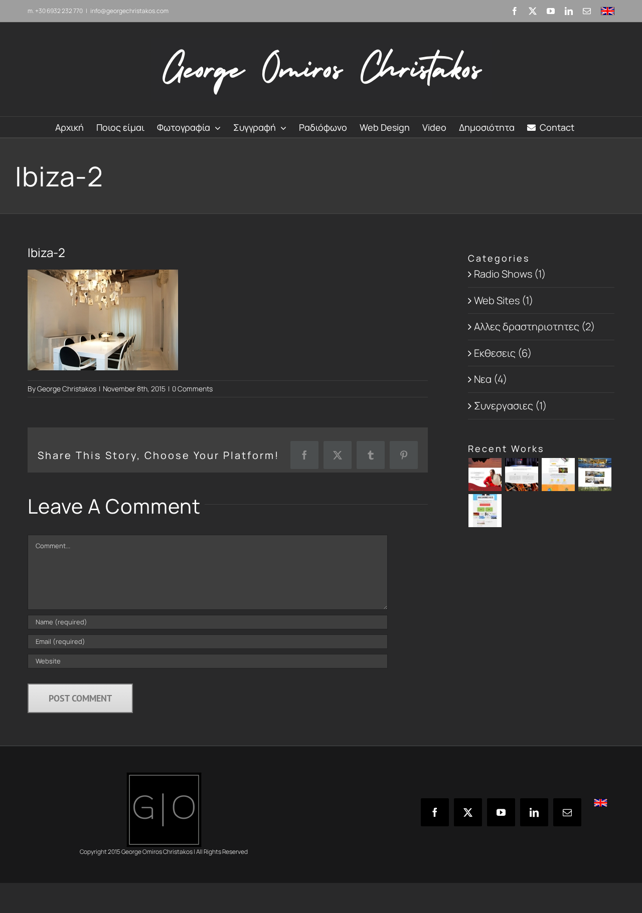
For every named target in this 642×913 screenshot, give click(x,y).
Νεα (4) (490, 379)
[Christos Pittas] (522, 474)
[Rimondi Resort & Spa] (595, 474)
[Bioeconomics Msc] (485, 511)
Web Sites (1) (503, 300)
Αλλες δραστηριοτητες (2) (534, 326)
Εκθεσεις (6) (503, 353)
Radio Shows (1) (510, 274)
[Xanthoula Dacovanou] (485, 474)
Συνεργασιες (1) (510, 405)
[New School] (558, 474)
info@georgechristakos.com (129, 11)
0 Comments (192, 388)
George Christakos (66, 388)
